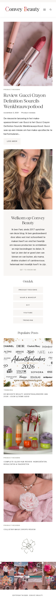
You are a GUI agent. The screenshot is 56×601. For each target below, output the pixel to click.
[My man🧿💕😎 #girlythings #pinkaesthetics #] (7, 569)
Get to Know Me (28, 270)
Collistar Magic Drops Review (20, 529)
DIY (28, 305)
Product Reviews (28, 290)
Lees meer (14, 142)
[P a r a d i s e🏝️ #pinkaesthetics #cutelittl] (21, 569)
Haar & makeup (28, 297)
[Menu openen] (44, 9)
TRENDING (28, 320)
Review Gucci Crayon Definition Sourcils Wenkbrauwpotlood (25, 100)
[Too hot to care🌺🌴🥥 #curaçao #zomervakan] (49, 583)
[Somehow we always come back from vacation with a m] (21, 583)
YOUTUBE (28, 313)
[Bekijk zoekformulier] (50, 9)
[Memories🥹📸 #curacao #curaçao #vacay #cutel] (7, 583)
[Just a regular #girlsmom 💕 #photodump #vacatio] (35, 569)
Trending (8, 390)
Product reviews (12, 89)
